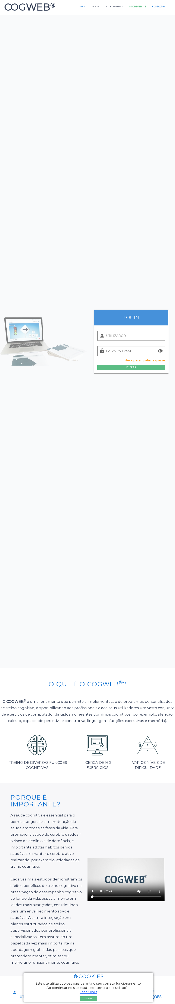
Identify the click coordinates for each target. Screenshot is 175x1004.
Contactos (158, 6)
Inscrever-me (137, 6)
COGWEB (28, 7)
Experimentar (114, 6)
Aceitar (88, 999)
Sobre (95, 6)
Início (82, 6)
